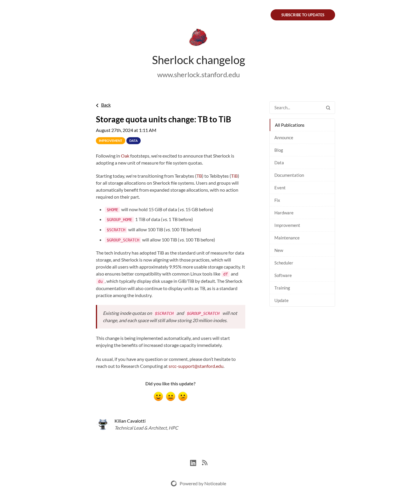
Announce (283, 137)
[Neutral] (170, 396)
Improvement (287, 225)
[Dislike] (182, 396)
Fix (277, 200)
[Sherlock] (198, 38)
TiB (234, 176)
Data (279, 162)
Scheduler (283, 262)
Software (283, 275)
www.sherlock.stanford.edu (198, 74)
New (278, 250)
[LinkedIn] (196, 462)
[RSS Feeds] (204, 462)
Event (280, 187)
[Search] (328, 108)
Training (282, 287)
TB (199, 176)
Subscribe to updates (302, 15)
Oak (125, 155)
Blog (278, 150)
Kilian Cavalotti (130, 420)
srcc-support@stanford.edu (196, 366)
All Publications (290, 125)
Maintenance (287, 237)
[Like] (158, 396)
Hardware (284, 212)
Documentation (289, 175)
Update (281, 300)
